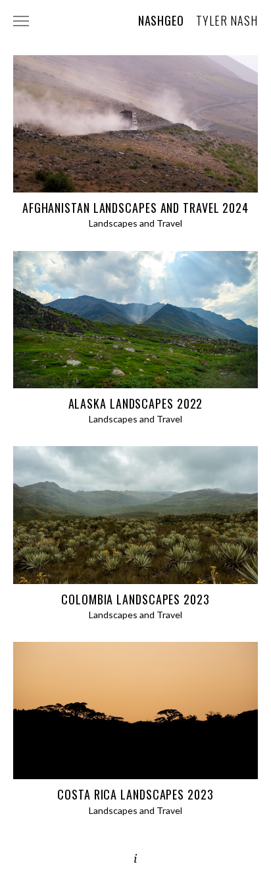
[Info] (135, 859)
